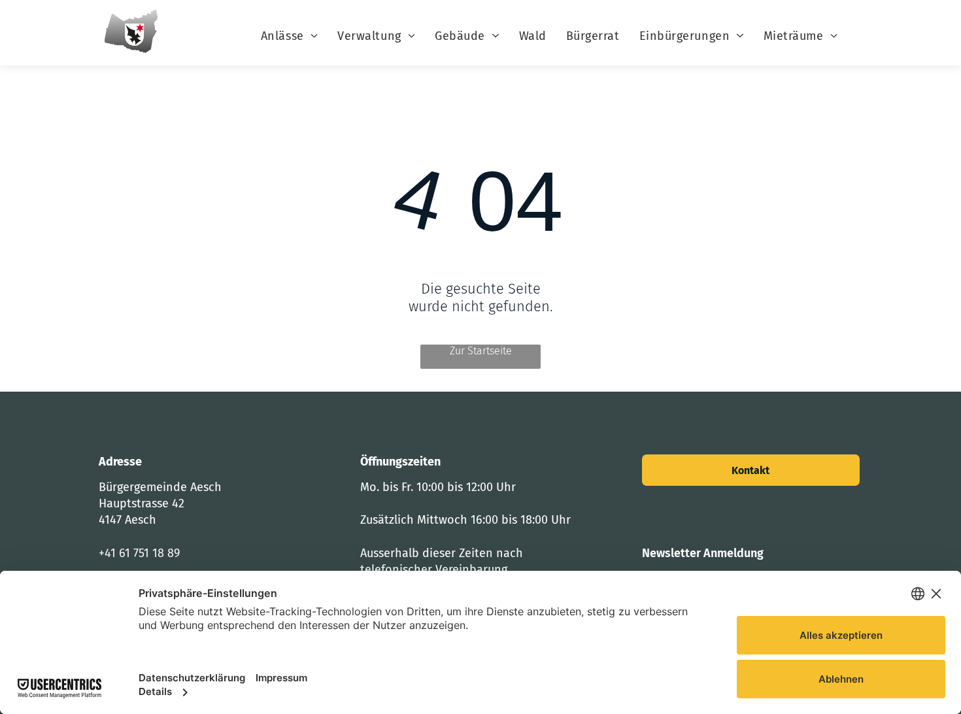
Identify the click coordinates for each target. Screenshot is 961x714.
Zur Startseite (481, 351)
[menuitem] (289, 35)
